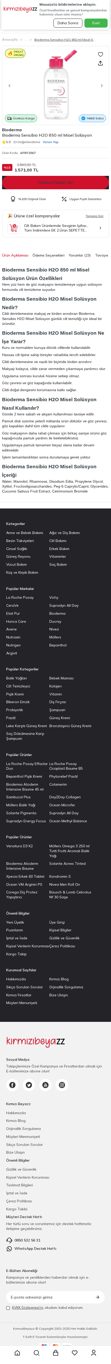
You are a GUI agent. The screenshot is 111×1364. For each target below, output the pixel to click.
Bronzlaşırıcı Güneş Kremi (70, 726)
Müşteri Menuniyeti (21, 1002)
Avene (11, 629)
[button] (8, 86)
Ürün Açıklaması (15, 255)
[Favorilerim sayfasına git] (74, 1353)
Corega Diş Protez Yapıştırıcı (21, 894)
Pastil (10, 718)
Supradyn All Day (63, 605)
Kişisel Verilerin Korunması (27, 946)
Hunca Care (16, 621)
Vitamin (55, 694)
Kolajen (55, 686)
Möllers (55, 637)
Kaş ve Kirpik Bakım (22, 572)
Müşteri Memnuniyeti (23, 1136)
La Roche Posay (20, 597)
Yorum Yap (51, 142)
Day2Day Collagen (65, 797)
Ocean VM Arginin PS (24, 884)
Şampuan (57, 710)
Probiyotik (14, 710)
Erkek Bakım (59, 548)
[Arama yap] (36, 1353)
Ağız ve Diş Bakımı (64, 532)
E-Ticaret (39, 1337)
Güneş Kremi (59, 718)
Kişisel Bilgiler (60, 930)
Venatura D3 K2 (19, 846)
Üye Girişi (57, 922)
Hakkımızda (16, 979)
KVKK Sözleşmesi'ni (27, 1307)
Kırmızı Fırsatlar (18, 995)
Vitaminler (57, 556)
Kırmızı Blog (59, 979)
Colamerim (58, 784)
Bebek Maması (61, 678)
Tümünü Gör (95, 216)
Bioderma (12, 129)
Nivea (54, 629)
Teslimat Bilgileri (19, 1185)
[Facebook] (12, 1085)
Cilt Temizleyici (18, 686)
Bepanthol (58, 645)
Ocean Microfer (62, 805)
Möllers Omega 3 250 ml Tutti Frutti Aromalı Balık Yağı (69, 851)
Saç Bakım (58, 564)
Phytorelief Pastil (63, 776)
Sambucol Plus (18, 797)
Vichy (53, 597)
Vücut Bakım (16, 564)
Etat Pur (13, 613)
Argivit (11, 653)
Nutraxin (13, 637)
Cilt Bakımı (57, 540)
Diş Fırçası (57, 702)
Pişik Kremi (15, 694)
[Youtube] (45, 1085)
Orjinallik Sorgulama (66, 987)
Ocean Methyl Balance (68, 821)
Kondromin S (60, 876)
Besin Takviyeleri (20, 540)
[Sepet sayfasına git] (55, 1353)
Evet (96, 23)
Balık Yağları (16, 678)
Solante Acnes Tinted (67, 863)
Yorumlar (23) (80, 255)
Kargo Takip (16, 954)
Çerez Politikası (62, 946)
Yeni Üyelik (15, 922)
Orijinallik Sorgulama (23, 1128)
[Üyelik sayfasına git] (93, 1353)
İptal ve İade (16, 938)
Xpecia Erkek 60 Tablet (25, 876)
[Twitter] (29, 1085)
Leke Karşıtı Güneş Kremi (26, 726)
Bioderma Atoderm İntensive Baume (22, 866)
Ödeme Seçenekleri (49, 255)
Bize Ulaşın (58, 995)
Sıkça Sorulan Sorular (24, 987)
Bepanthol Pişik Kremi (24, 776)
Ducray (55, 621)
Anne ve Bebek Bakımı (24, 532)
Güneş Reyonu (18, 556)
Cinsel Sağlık (16, 548)
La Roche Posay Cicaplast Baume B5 (66, 766)
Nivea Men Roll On (64, 884)
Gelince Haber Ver (55, 182)
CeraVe (12, 605)
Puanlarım (14, 930)
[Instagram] (62, 1085)
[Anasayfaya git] (17, 1353)
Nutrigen (13, 645)
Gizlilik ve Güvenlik (64, 938)
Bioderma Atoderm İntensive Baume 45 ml (25, 787)
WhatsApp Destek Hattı (35, 1248)
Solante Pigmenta (21, 813)
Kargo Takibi (16, 1209)
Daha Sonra (68, 23)
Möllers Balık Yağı (20, 805)
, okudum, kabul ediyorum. (47, 1307)
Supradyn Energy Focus (26, 821)
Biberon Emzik (18, 702)
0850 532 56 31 (27, 1240)
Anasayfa (10, 39)
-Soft (28, 1337)
